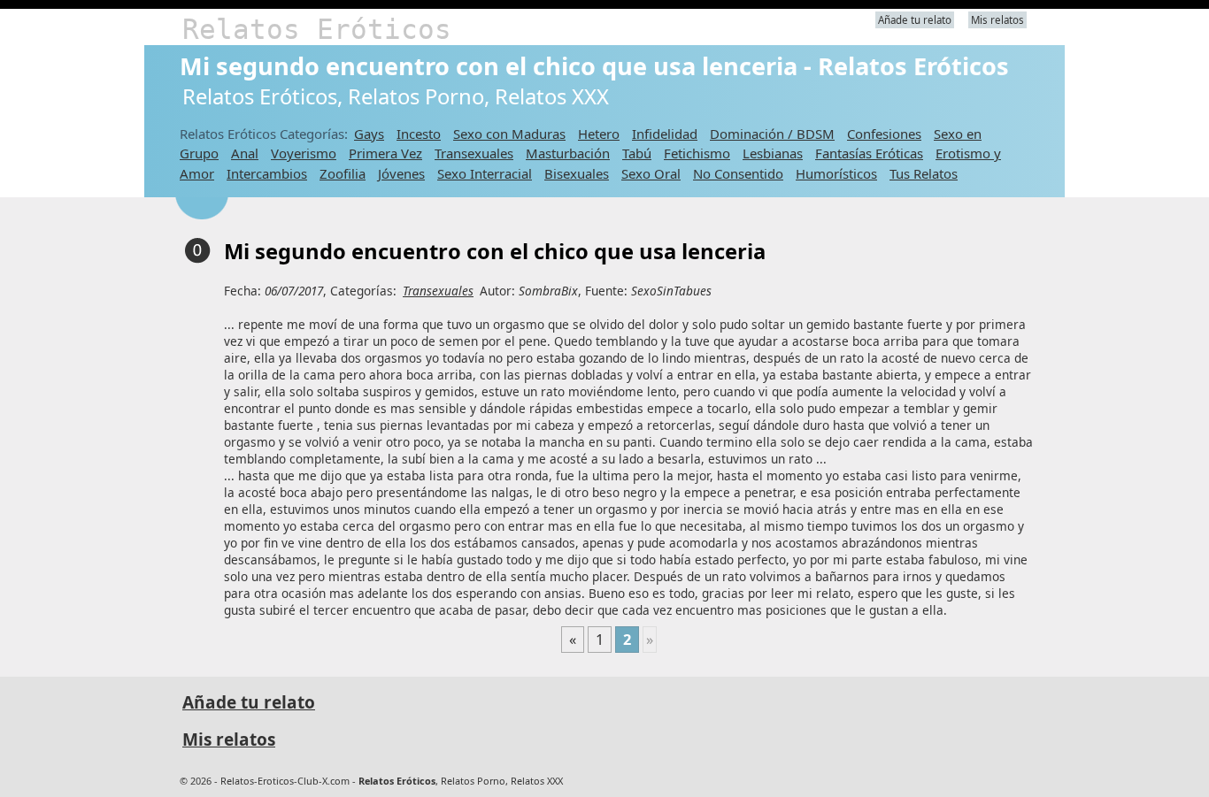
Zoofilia (343, 173)
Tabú (636, 153)
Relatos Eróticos (316, 29)
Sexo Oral (651, 173)
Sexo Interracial (484, 173)
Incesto (419, 133)
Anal (244, 153)
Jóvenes (401, 173)
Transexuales (474, 153)
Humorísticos (836, 173)
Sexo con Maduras (509, 133)
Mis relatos (997, 20)
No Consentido (738, 173)
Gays (369, 133)
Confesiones (884, 133)
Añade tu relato (914, 20)
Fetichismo (697, 153)
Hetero (599, 133)
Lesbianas (773, 153)
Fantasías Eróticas (869, 153)
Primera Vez (385, 153)
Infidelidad (664, 133)
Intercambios (267, 173)
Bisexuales (576, 173)
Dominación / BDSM (772, 133)
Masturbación (568, 153)
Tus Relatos (923, 173)
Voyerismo (303, 153)
